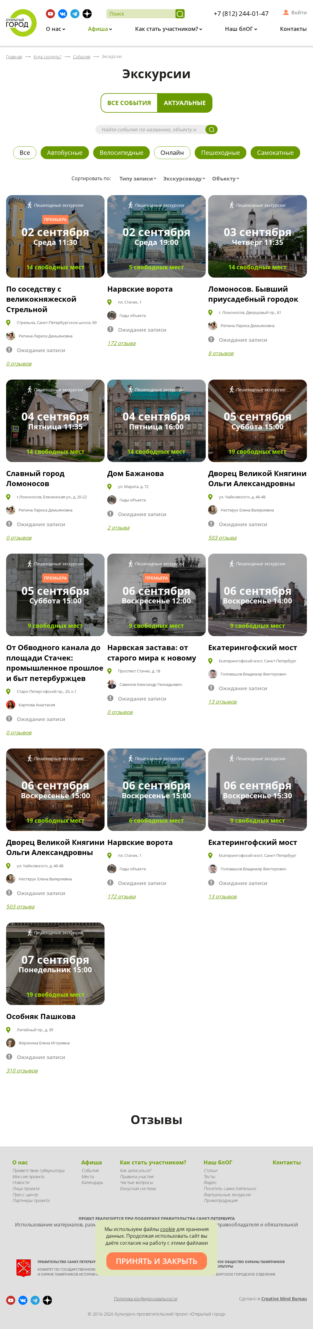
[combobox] (139, 178)
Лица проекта (25, 1188)
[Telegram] (74, 13)
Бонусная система (138, 1188)
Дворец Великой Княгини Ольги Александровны (257, 478)
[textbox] (139, 178)
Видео (210, 1182)
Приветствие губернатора (38, 1170)
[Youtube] (50, 13)
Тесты (209, 1176)
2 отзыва (118, 527)
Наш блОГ (240, 28)
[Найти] (180, 13)
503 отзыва (222, 537)
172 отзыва (121, 343)
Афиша (98, 28)
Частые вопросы (136, 1182)
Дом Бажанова (135, 473)
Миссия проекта (28, 1176)
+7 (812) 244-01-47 (241, 13)
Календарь (92, 1182)
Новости (20, 1182)
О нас (54, 28)
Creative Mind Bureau (284, 1299)
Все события (129, 103)
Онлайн (172, 152)
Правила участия (136, 1176)
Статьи (210, 1170)
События (89, 1170)
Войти (299, 12)
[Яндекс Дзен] (87, 13)
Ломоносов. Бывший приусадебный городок (253, 294)
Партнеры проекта (30, 1200)
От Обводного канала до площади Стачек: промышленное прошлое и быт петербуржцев (54, 662)
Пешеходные (220, 152)
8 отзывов (221, 353)
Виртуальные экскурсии (227, 1194)
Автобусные (65, 152)
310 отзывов (22, 1070)
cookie (167, 1229)
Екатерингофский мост (252, 647)
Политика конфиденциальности (145, 1299)
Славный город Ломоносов (35, 478)
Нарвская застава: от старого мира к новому (151, 652)
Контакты (293, 28)
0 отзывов (18, 363)
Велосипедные (121, 152)
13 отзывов (222, 701)
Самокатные (275, 152)
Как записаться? (135, 1170)
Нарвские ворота (140, 289)
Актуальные (185, 103)
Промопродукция (220, 1200)
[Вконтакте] (62, 13)
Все (25, 152)
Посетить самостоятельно (230, 1188)
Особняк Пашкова (41, 1016)
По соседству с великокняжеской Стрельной (41, 299)
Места (87, 1176)
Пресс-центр (25, 1194)
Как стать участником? (167, 28)
